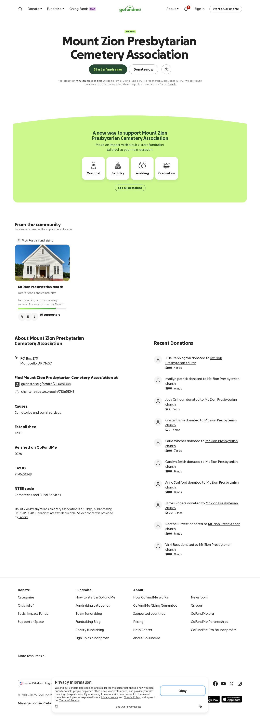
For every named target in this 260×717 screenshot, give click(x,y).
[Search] (20, 9)
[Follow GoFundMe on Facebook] (215, 684)
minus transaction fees (89, 80)
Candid (23, 517)
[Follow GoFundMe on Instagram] (240, 684)
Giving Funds (82, 9)
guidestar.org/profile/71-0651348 (46, 384)
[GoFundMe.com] (130, 9)
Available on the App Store (231, 699)
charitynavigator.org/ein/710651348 (48, 391)
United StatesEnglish (39, 683)
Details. (172, 84)
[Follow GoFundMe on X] (232, 684)
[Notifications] (186, 9)
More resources (30, 656)
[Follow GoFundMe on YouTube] (223, 684)
